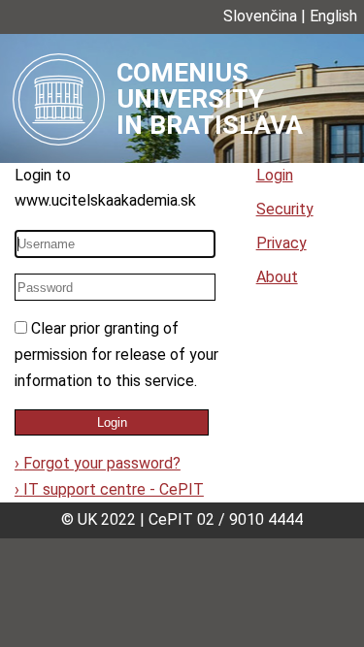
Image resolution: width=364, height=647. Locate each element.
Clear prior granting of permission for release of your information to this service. (116, 354)
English (333, 16)
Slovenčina (260, 16)
